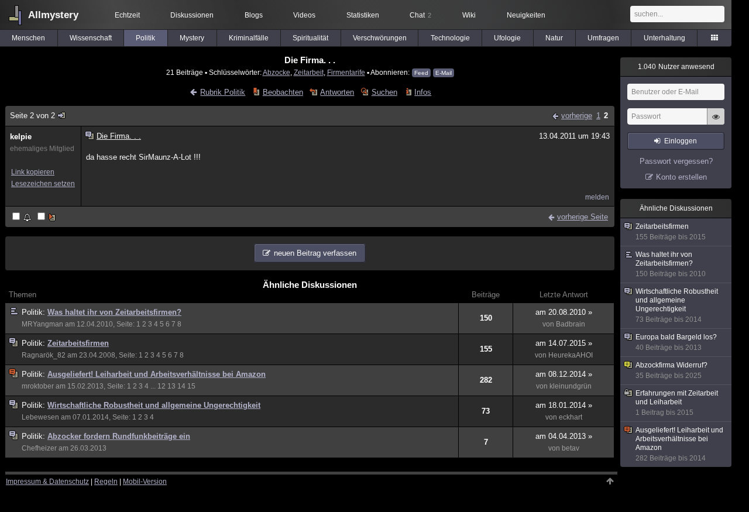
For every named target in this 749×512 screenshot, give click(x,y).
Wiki (469, 15)
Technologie (450, 38)
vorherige (576, 115)
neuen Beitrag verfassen (315, 253)
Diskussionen (192, 15)
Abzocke (276, 72)
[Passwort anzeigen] (715, 123)
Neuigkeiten (526, 15)
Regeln (106, 481)
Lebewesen (40, 417)
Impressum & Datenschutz (47, 481)
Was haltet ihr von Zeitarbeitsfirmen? (114, 312)
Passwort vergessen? (676, 161)
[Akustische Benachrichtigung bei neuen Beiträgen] (22, 217)
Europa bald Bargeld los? (676, 342)
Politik (145, 38)
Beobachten (283, 92)
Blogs (254, 15)
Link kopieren (32, 172)
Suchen (384, 92)
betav (570, 448)
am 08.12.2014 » (563, 374)
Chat (420, 15)
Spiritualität (310, 38)
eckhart (570, 417)
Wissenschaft (91, 38)
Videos (304, 15)
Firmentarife (346, 72)
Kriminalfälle (249, 38)
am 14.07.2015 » (563, 343)
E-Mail (443, 73)
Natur (554, 38)
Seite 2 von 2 (32, 115)
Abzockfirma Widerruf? (671, 370)
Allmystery (53, 14)
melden (597, 197)
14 (181, 386)
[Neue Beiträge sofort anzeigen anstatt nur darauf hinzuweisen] (47, 217)
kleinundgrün (570, 386)
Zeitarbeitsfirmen (78, 343)
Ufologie (507, 38)
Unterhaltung (664, 38)
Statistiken (362, 15)
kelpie (21, 136)
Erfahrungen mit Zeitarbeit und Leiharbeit (676, 403)
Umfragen (603, 38)
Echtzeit (127, 15)
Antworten (337, 92)
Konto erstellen (681, 177)
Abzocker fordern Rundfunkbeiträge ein (118, 436)
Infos (422, 92)
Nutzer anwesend (676, 67)
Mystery (192, 38)
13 (171, 386)
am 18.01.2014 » (563, 405)
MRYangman (42, 324)
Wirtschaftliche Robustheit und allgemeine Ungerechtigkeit (153, 405)
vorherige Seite (582, 216)
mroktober (38, 386)
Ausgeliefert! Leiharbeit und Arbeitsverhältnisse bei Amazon (156, 374)
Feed (421, 73)
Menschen (28, 38)
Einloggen (680, 141)
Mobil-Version (145, 481)
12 (161, 386)
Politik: (34, 312)
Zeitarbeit (309, 72)
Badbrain (570, 324)
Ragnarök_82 (44, 355)
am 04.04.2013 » (563, 436)
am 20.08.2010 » (563, 312)
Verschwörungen (380, 38)
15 (191, 386)
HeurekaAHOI (570, 355)
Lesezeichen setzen (43, 184)
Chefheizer (39, 448)
